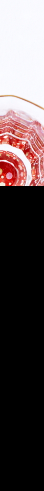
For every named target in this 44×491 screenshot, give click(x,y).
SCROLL (22, 488)
